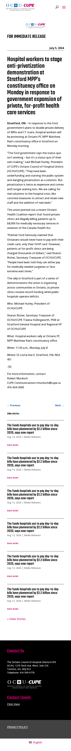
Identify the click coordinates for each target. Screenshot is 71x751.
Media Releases (32, 436)
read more (12, 445)
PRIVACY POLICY (17, 727)
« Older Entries (16, 619)
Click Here (13, 704)
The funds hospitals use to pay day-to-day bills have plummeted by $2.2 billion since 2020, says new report (32, 429)
